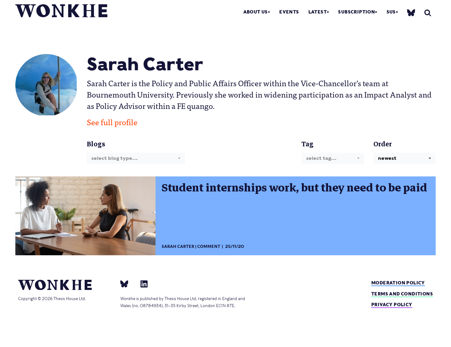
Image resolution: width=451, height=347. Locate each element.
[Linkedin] (142, 284)
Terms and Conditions (402, 293)
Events (289, 11)
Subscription (356, 11)
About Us (255, 11)
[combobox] (136, 158)
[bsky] (411, 12)
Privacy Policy (391, 304)
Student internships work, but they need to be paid (294, 188)
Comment (208, 246)
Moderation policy (398, 282)
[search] (427, 12)
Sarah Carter (178, 246)
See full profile (112, 121)
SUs (391, 11)
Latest (317, 11)
